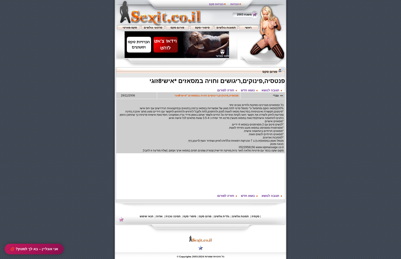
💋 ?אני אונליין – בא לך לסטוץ (34, 249)
